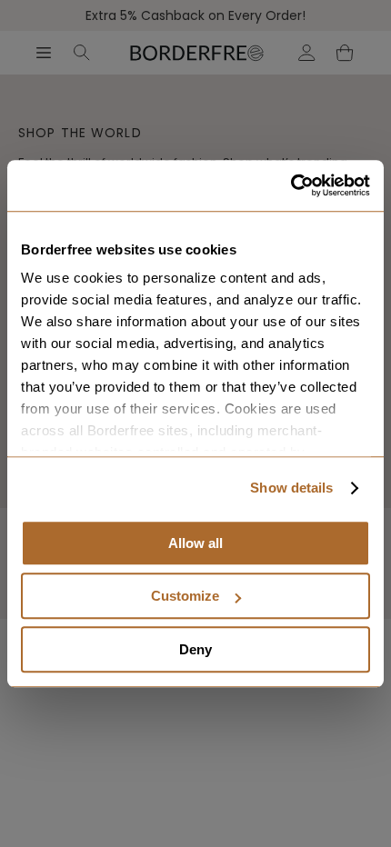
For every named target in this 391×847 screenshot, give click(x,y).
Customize (185, 595)
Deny (195, 649)
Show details (291, 487)
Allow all (195, 543)
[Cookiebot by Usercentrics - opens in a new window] (290, 185)
